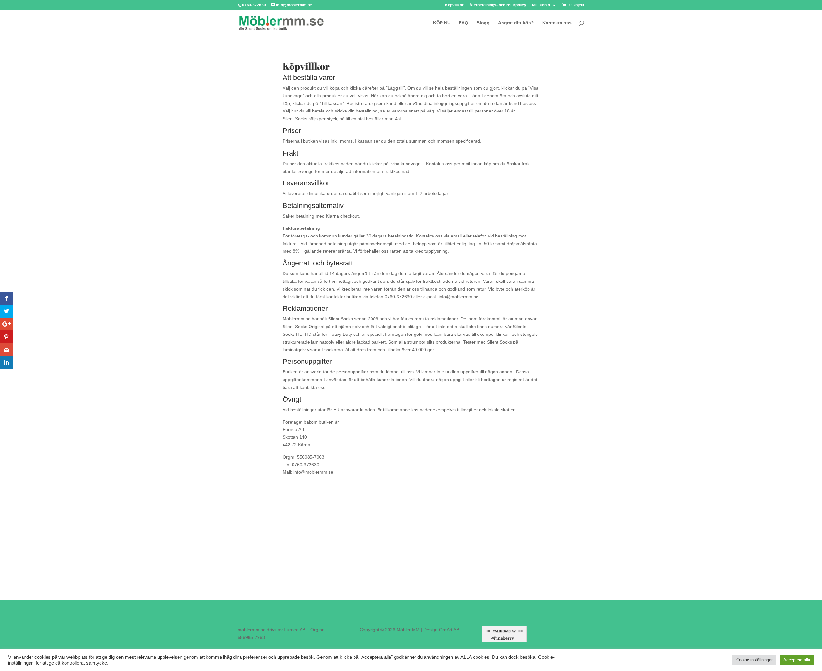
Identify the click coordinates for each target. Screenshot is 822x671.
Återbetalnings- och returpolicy (497, 5)
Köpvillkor (454, 5)
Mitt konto (541, 5)
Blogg (483, 23)
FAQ (463, 23)
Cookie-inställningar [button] (754, 660)
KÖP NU (441, 23)
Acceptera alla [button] (796, 660)
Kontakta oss (557, 23)
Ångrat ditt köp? (516, 23)
